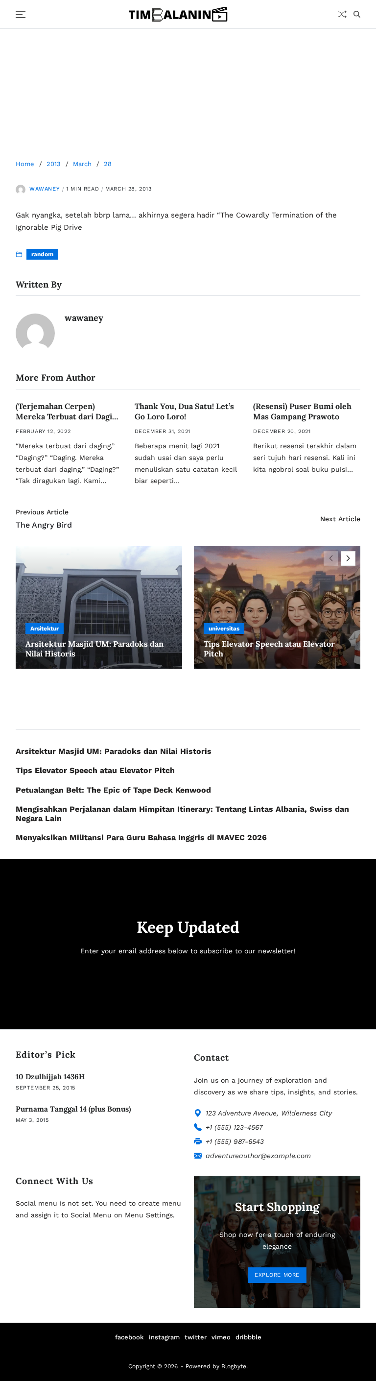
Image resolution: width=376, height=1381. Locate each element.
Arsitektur (44, 628)
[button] (348, 558)
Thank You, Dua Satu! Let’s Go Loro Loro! (184, 411)
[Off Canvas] (20, 14)
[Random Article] (342, 14)
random (42, 254)
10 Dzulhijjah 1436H (50, 1076)
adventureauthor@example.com (258, 1156)
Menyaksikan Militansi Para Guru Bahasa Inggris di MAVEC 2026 (141, 837)
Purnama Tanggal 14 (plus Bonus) (73, 1109)
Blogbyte (233, 1366)
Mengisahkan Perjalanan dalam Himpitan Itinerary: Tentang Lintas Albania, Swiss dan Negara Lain (182, 813)
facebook (129, 1337)
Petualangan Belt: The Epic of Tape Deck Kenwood (113, 790)
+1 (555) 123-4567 (234, 1127)
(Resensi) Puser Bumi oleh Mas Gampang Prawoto (302, 411)
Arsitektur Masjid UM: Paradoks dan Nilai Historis (114, 751)
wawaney (44, 189)
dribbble (248, 1337)
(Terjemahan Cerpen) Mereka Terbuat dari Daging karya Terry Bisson (68, 416)
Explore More (277, 1275)
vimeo (221, 1337)
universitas (224, 628)
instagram (164, 1337)
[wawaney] (35, 333)
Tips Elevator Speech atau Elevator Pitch (95, 770)
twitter (196, 1337)
